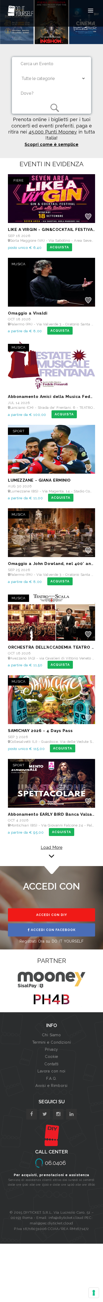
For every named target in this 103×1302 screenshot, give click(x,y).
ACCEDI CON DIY (51, 915)
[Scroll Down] (51, 855)
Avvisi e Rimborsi (51, 1086)
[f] (32, 1114)
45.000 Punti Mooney (53, 132)
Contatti (51, 1064)
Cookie (51, 1056)
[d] (58, 1114)
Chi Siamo (51, 1035)
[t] (45, 1114)
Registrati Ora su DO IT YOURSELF (52, 941)
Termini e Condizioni (51, 1042)
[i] (71, 1114)
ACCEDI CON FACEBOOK (53, 930)
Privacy (51, 1049)
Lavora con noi (51, 1071)
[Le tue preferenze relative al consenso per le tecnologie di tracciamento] (94, 1293)
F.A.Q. (51, 1078)
